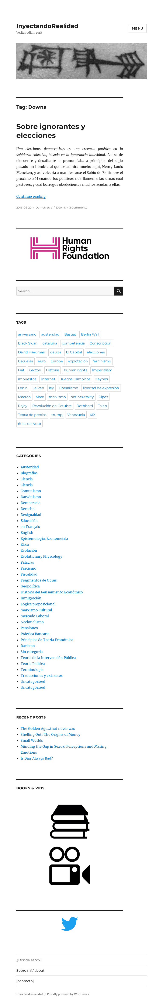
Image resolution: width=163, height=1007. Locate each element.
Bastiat (70, 334)
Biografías (29, 473)
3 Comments (78, 207)
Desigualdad (31, 515)
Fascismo (28, 568)
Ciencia (27, 479)
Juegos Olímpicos (75, 379)
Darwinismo (31, 497)
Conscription (100, 343)
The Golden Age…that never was (48, 728)
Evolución (29, 550)
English (27, 532)
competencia (73, 343)
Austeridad (30, 467)
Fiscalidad (29, 574)
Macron (24, 397)
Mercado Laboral (35, 616)
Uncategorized (33, 681)
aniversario (27, 334)
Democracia (43, 207)
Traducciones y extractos (42, 675)
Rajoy (22, 406)
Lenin (23, 388)
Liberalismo (68, 388)
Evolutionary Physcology (41, 556)
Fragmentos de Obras (39, 580)
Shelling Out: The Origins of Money (50, 734)
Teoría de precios (32, 415)
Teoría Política (33, 663)
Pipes (103, 397)
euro (42, 361)
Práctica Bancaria (35, 634)
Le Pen (38, 388)
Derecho (28, 509)
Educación (29, 520)
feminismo (102, 361)
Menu (137, 28)
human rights (75, 370)
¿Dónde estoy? (29, 960)
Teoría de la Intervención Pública (48, 658)
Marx (40, 397)
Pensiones (29, 628)
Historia (52, 370)
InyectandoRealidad (47, 26)
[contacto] (25, 981)
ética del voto (29, 424)
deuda (55, 352)
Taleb (102, 406)
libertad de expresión (101, 388)
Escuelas (25, 361)
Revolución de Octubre (52, 406)
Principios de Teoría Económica (47, 640)
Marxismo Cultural (36, 610)
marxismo (57, 397)
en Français (30, 526)
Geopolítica (30, 586)
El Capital (74, 352)
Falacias (27, 562)
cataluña (49, 343)
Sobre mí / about (30, 970)
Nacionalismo (32, 622)
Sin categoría (32, 652)
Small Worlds (32, 740)
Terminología (32, 669)
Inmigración (31, 598)
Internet (48, 379)
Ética (25, 544)
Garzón (35, 370)
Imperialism (102, 370)
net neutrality (82, 397)
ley (51, 388)
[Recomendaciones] (69, 248)
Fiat (21, 370)
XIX (93, 415)
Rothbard (85, 406)
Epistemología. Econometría (44, 538)
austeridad (50, 334)
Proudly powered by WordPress (68, 994)
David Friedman (31, 352)
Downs (61, 207)
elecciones (96, 352)
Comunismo (31, 491)
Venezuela (76, 415)
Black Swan (28, 343)
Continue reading (31, 196)
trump (56, 415)
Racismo (28, 646)
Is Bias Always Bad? (37, 758)
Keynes (101, 379)
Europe (57, 361)
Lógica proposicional (38, 604)
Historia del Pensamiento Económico (52, 592)
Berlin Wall (90, 334)
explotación (78, 361)
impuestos (27, 379)
